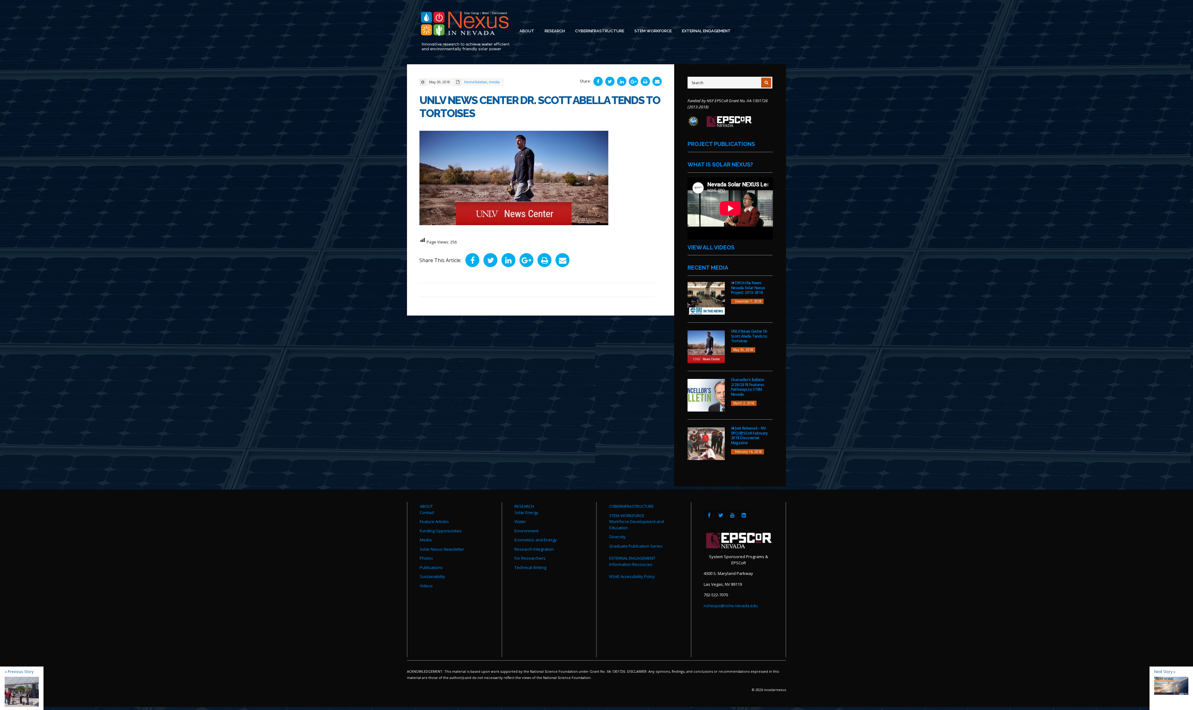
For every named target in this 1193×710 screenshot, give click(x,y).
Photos (426, 558)
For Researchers (530, 558)
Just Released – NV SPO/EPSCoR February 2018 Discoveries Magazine (749, 435)
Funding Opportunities (441, 531)
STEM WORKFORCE (626, 515)
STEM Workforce (651, 32)
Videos (426, 586)
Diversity (617, 536)
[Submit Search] (766, 83)
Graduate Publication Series (635, 546)
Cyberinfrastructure (597, 32)
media (494, 82)
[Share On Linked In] (621, 81)
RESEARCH (524, 506)
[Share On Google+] (633, 81)
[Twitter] (720, 515)
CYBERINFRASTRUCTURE (631, 506)
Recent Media (708, 267)
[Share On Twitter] (610, 81)
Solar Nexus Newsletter (442, 549)
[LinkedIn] (743, 515)
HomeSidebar (475, 82)
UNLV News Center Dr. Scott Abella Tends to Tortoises (749, 336)
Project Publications (721, 144)
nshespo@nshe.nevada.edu (731, 605)
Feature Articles (434, 521)
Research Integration (534, 549)
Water (520, 521)
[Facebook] (709, 515)
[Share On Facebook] (598, 81)
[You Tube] (732, 515)
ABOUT (426, 506)
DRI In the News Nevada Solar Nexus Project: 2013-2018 (748, 287)
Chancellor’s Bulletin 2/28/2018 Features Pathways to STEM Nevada (747, 387)
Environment (526, 531)
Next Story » (1164, 671)
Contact (427, 512)
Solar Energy (526, 512)
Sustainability (432, 576)
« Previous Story (19, 671)
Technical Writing (530, 567)
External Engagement (704, 32)
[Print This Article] (645, 81)
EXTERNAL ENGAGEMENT (632, 558)
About (525, 32)
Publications (431, 567)
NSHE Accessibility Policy (632, 576)
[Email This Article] (657, 81)
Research (553, 32)
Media (426, 540)
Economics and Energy (535, 540)
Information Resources (630, 564)
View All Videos (711, 247)
